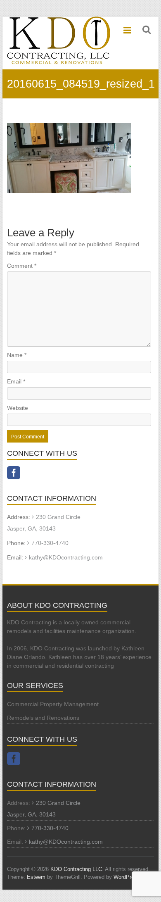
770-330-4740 (50, 543)
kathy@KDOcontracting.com (66, 557)
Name (16, 355)
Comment (21, 265)
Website (17, 408)
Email (16, 381)
